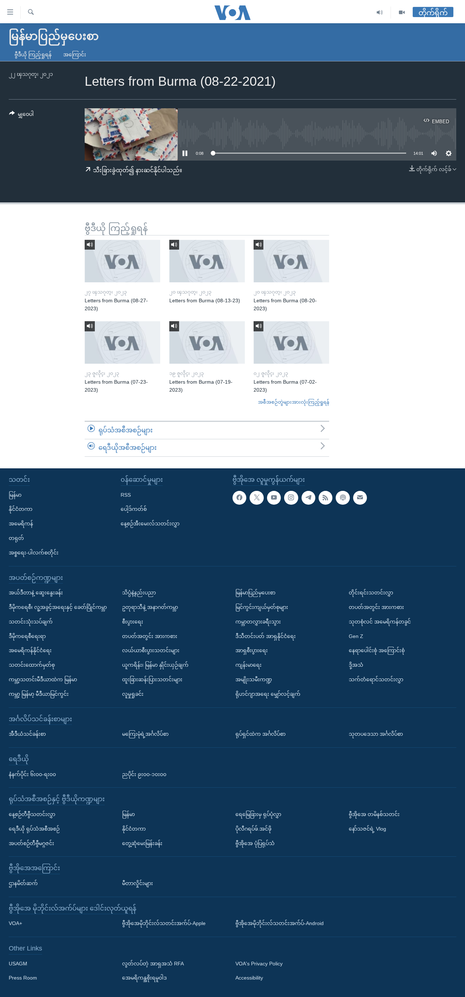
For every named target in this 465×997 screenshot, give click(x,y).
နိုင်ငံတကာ (20, 509)
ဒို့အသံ (356, 665)
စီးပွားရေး (132, 621)
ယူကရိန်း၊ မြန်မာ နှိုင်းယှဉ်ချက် (155, 665)
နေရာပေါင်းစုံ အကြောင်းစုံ (377, 650)
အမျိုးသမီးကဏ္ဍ (253, 679)
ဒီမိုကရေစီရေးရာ (27, 636)
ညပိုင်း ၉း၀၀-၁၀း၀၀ (144, 774)
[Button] (21, 115)
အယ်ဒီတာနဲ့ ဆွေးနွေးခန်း (36, 593)
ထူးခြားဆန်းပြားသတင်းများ (152, 679)
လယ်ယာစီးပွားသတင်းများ (150, 650)
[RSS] (325, 497)
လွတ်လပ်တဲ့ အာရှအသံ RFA (153, 963)
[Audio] (380, 13)
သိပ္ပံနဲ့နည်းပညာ (139, 593)
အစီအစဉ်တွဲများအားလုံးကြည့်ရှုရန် (293, 402)
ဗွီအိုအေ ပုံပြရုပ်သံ (255, 843)
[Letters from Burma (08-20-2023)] (291, 261)
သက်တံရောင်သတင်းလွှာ (376, 679)
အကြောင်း (74, 54)
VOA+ (15, 923)
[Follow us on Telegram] (308, 497)
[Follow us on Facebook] (239, 497)
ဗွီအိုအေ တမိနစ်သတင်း (374, 814)
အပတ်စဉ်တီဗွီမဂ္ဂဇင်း (31, 843)
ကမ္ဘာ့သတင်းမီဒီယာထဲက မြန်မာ (43, 679)
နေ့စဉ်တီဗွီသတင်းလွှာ (32, 814)
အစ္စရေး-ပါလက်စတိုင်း (33, 552)
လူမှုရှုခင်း (132, 694)
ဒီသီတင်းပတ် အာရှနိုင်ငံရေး (265, 636)
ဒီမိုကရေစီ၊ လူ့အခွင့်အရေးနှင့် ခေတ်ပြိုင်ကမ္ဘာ (58, 607)
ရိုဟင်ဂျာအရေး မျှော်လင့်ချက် (267, 694)
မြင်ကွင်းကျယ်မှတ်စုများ (261, 607)
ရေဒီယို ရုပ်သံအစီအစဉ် (34, 828)
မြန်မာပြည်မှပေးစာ (255, 593)
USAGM (18, 963)
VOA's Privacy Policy (259, 963)
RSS (126, 494)
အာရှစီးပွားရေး (251, 650)
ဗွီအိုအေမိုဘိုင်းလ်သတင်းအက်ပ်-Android (279, 923)
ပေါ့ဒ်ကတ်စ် (134, 509)
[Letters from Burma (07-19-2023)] (207, 342)
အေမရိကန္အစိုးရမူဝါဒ (144, 978)
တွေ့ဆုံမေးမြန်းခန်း (142, 843)
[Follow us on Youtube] (274, 497)
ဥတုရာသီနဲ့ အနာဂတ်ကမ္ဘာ (150, 607)
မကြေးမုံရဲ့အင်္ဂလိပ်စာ (145, 734)
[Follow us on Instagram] (291, 497)
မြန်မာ (15, 494)
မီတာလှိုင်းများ (137, 883)
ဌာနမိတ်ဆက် (23, 883)
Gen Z (356, 636)
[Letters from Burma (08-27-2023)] (122, 261)
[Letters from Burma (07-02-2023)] (291, 342)
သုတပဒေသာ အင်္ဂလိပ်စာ (376, 734)
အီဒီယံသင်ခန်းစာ (27, 734)
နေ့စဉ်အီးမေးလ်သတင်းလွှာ (150, 523)
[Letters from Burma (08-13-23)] (207, 261)
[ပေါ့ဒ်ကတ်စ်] (342, 497)
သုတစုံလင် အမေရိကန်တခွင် (380, 621)
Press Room (23, 978)
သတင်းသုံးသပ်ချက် (31, 621)
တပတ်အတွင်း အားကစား (149, 636)
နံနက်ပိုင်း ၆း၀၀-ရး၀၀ (32, 774)
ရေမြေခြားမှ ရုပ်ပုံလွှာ (258, 814)
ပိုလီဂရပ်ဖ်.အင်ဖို (253, 828)
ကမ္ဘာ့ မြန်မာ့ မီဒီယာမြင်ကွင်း (39, 694)
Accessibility (249, 978)
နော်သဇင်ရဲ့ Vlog (367, 828)
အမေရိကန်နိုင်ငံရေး (30, 650)
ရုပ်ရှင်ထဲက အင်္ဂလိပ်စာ (260, 734)
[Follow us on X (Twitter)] (256, 497)
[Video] (402, 13)
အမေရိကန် (21, 523)
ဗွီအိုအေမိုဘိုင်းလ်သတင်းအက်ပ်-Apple (164, 923)
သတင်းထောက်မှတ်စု (32, 665)
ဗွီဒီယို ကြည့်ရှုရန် (33, 54)
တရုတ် (16, 538)
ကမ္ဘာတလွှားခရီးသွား (258, 621)
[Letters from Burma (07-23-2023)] (122, 342)
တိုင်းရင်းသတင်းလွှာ (371, 593)
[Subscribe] (360, 497)
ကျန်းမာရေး (248, 665)
